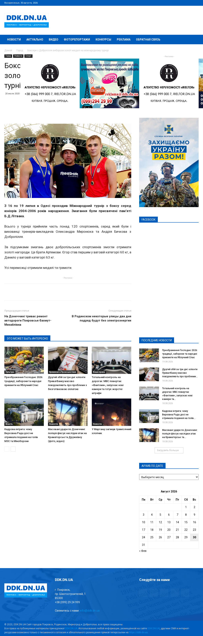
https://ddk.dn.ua (138, 632)
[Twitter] (183, 3)
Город (19, 50)
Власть (9, 424)
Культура (10, 372)
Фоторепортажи (77, 39)
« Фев (143, 550)
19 (160, 529)
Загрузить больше (168, 450)
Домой (8, 50)
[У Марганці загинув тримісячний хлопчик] (111, 412)
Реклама (123, 39)
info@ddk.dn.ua (90, 610)
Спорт (28, 56)
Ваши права (99, 372)
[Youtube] (196, 3)
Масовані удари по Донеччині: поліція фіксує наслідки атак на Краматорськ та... (179, 434)
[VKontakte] (189, 3)
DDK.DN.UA (71, 628)
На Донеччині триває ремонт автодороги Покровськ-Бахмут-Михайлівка (27, 320)
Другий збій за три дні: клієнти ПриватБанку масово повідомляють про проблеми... (180, 373)
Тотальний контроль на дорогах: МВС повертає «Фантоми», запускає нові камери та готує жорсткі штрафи (108, 385)
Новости (14, 39)
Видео (53, 39)
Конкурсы (103, 39)
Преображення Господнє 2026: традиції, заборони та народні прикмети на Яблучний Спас (23, 381)
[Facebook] (169, 3)
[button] (194, 40)
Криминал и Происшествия (62, 372)
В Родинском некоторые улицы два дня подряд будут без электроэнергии (101, 318)
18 (151, 529)
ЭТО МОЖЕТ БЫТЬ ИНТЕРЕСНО (27, 338)
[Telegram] (176, 3)
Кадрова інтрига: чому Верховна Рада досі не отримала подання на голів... (178, 415)
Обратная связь (148, 39)
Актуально (34, 39)
